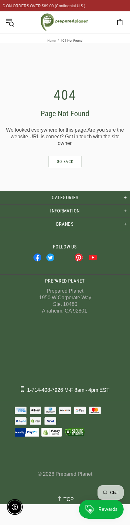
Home (51, 40)
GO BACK (65, 161)
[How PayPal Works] (26, 432)
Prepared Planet (64, 22)
